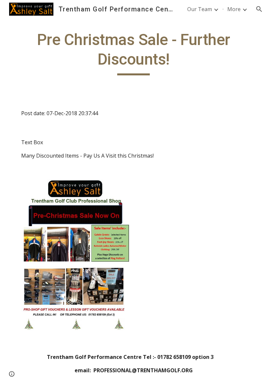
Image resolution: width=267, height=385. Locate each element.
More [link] (234, 9)
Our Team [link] (199, 9)
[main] (133, 52)
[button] (259, 9)
